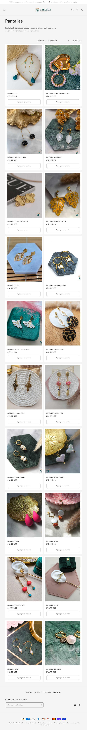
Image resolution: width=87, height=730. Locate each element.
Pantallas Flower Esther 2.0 (17, 221)
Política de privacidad (59, 723)
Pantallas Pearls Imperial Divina (57, 93)
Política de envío (44, 725)
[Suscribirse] (41, 704)
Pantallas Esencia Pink (54, 413)
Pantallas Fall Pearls (53, 669)
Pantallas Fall (12, 93)
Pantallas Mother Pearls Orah (18, 349)
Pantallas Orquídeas (53, 157)
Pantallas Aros (12, 669)
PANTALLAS (57, 692)
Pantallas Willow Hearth (55, 477)
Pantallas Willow (13, 541)
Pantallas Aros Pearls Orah (56, 285)
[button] (4, 9)
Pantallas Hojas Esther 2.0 (56, 221)
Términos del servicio (73, 723)
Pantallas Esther (13, 285)
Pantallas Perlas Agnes (15, 605)
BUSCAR (29, 692)
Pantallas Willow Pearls (16, 477)
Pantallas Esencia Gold (16, 413)
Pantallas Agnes (52, 605)
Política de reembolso (44, 723)
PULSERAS (47, 692)
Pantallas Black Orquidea (16, 157)
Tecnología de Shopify (30, 723)
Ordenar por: (41, 40)
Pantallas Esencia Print (54, 349)
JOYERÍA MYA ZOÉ (18, 723)
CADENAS (37, 692)
